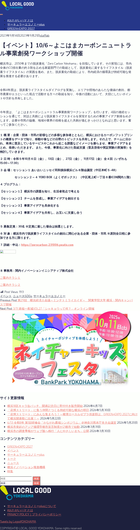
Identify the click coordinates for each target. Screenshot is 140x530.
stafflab (44, 35)
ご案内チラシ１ (10, 277)
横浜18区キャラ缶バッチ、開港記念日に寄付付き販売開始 (45, 406)
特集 (10, 471)
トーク (11, 459)
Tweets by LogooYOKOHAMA (18, 521)
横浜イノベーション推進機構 (26, 467)
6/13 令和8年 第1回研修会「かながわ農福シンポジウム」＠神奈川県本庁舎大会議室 (61, 422)
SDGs (28, 296)
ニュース (19, 296)
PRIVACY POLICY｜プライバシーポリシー (34, 514)
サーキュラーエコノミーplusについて (31, 506)
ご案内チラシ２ (10, 285)
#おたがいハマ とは (20, 21)
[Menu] (1, 14)
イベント (6, 296)
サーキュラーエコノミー (49, 296)
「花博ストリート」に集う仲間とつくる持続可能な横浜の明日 (48, 410)
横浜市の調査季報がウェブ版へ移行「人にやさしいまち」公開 (48, 431)
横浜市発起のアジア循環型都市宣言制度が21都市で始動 (43, 427)
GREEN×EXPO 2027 (21, 29)
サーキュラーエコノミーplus (26, 25)
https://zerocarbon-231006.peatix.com (47, 245)
